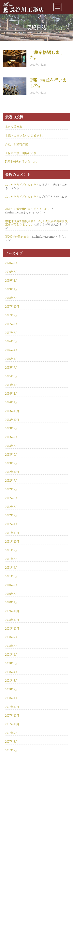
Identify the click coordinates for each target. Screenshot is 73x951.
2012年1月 (11, 524)
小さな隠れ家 (13, 127)
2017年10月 (12, 306)
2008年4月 (11, 672)
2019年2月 (11, 280)
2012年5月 (11, 498)
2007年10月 (12, 724)
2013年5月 (11, 454)
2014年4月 (11, 385)
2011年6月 (11, 559)
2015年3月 (11, 376)
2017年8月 (11, 315)
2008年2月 (11, 689)
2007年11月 (12, 715)
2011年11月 (12, 533)
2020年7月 (11, 263)
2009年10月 (12, 611)
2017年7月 (11, 324)
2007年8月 (11, 741)
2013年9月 (11, 428)
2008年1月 (11, 698)
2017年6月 (11, 333)
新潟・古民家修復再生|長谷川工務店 (23, 12)
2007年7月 (11, 750)
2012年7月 (11, 489)
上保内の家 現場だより (20, 153)
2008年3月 (11, 680)
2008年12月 (12, 620)
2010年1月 (11, 602)
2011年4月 (11, 567)
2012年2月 (11, 515)
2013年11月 (12, 411)
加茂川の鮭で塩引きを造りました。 (27, 209)
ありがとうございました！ (22, 185)
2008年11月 (12, 628)
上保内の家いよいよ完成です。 (25, 135)
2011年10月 (12, 541)
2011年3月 (11, 576)
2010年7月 (11, 585)
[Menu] (57, 7)
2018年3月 (11, 298)
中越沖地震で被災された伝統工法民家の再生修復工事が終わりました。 (36, 222)
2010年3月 (11, 594)
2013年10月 (12, 420)
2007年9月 (11, 733)
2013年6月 (11, 446)
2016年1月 (11, 359)
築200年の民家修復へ (18, 236)
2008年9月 (11, 637)
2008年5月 (11, 663)
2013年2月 (11, 463)
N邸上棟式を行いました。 (22, 161)
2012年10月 (12, 472)
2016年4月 (11, 350)
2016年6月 (11, 341)
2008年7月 (11, 646)
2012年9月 (11, 480)
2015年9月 (11, 367)
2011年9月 (11, 550)
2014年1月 (11, 402)
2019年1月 (11, 289)
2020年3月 (11, 272)
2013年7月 (11, 437)
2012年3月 (11, 507)
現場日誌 (36, 27)
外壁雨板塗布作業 (16, 144)
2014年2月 (11, 393)
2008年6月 (11, 654)
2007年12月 (12, 707)
